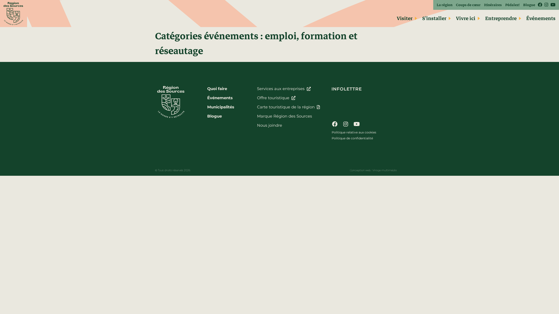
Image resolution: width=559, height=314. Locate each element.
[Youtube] (356, 123)
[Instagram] (345, 123)
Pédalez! (512, 5)
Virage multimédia (385, 170)
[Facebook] (334, 123)
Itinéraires (493, 5)
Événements (541, 18)
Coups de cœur (468, 5)
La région (444, 5)
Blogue (529, 5)
